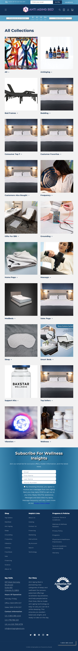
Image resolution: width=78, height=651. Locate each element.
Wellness (45, 442)
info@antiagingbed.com (15, 628)
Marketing (32, 535)
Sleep (7, 359)
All (6, 72)
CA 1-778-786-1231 (12, 620)
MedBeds (9, 318)
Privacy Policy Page (42, 503)
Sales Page (46, 318)
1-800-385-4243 (66, 643)
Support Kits (10, 400)
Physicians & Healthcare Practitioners (61, 541)
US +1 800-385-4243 (13, 616)
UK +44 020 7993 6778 (14, 624)
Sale (6, 556)
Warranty (55, 553)
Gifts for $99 (11, 236)
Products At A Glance (17, 18)
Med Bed (8, 522)
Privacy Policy (57, 531)
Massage (45, 277)
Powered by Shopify (46, 647)
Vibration (9, 442)
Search (31, 548)
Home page (10, 277)
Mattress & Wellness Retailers (59, 525)
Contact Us (33, 526)
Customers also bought (16, 195)
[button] (6, 10)
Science (7, 565)
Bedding (44, 113)
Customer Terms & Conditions (59, 519)
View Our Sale (60, 18)
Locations (69, 2)
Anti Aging (9, 526)
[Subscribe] (54, 482)
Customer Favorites (50, 154)
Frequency (46, 195)
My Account (33, 543)
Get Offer (57, 2)
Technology (33, 552)
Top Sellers (46, 400)
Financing (8, 560)
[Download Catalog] (64, 10)
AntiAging (45, 72)
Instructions (33, 539)
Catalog (7, 548)
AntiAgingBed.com (36, 647)
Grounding (46, 236)
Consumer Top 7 (12, 154)
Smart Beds (46, 359)
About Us (8, 569)
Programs (56, 535)
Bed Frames (10, 113)
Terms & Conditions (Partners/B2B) (59, 547)
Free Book (8, 552)
